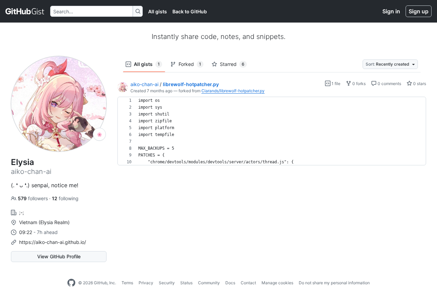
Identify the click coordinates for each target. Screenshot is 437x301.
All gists (157, 11)
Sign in (391, 11)
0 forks (358, 83)
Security (167, 282)
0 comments (389, 83)
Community (209, 282)
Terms (127, 282)
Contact (248, 282)
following (65, 198)
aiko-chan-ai (144, 84)
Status (186, 282)
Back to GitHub (189, 11)
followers (33, 198)
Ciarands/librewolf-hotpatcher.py (233, 90)
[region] (272, 131)
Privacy (146, 282)
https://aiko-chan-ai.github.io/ (52, 242)
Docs (230, 282)
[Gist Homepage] (25, 11)
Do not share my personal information (334, 282)
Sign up (418, 11)
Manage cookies (277, 282)
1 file (335, 83)
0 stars (419, 83)
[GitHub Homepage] (71, 282)
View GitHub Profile (59, 256)
